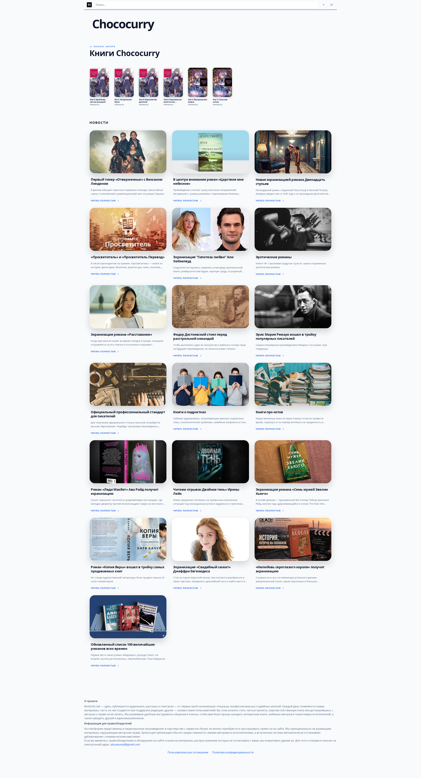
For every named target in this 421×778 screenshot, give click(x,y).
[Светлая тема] (323, 4)
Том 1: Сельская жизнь (220, 100)
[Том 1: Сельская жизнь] (222, 82)
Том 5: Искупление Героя (123, 100)
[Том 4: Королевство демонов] (148, 82)
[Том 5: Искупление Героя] (124, 82)
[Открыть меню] (331, 4)
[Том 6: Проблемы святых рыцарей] (99, 82)
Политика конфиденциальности (233, 752)
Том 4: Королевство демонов (148, 100)
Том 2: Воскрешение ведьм (197, 100)
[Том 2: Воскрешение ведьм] (198, 82)
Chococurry (94, 104)
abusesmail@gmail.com (125, 744)
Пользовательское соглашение (188, 752)
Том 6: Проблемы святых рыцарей (97, 100)
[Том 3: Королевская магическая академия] (173, 82)
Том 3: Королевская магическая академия (173, 100)
